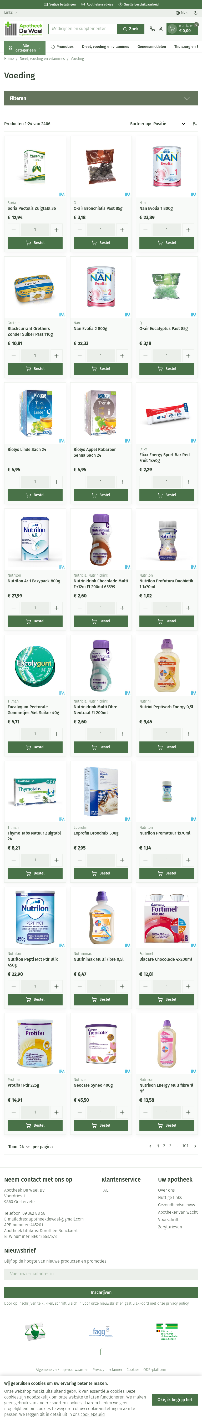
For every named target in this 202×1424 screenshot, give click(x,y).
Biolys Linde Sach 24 (27, 449)
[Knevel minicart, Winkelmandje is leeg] (172, 29)
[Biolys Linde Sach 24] (35, 413)
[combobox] (83, 29)
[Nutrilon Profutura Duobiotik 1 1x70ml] (167, 539)
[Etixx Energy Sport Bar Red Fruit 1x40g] (167, 413)
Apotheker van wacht (178, 1213)
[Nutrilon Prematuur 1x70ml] (167, 791)
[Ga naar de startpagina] (23, 29)
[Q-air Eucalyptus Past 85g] (167, 287)
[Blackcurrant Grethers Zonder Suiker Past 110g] (35, 287)
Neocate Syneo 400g (93, 1085)
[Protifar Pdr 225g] (35, 1044)
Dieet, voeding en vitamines (105, 46)
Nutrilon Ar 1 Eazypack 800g (34, 580)
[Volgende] (194, 1146)
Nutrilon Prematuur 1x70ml (164, 833)
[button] (101, 98)
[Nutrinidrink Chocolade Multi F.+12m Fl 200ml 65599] (101, 539)
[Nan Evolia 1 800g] (167, 166)
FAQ (105, 1190)
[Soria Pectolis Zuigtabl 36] (35, 166)
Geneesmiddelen (152, 46)
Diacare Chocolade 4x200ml (165, 959)
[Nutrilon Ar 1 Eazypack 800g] (35, 539)
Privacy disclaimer (107, 1370)
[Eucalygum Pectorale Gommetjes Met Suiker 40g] (35, 665)
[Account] (160, 29)
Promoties (65, 46)
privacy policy (177, 1304)
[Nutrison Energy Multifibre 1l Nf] (167, 1044)
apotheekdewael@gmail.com (56, 1219)
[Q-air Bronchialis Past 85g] (101, 166)
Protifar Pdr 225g (23, 1085)
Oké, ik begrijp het (175, 1399)
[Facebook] (101, 1352)
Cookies (133, 1370)
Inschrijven (101, 1292)
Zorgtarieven (170, 1227)
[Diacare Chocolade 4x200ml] (167, 917)
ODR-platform (154, 1370)
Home (9, 59)
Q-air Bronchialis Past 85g (98, 208)
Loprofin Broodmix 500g (96, 833)
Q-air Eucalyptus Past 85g (163, 328)
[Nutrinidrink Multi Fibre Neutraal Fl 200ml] (101, 665)
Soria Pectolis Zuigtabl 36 (32, 208)
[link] (151, 1146)
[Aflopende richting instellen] (194, 124)
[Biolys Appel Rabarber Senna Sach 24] (101, 413)
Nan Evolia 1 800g (156, 208)
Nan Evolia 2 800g (90, 328)
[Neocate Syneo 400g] (101, 1044)
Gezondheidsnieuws (176, 1205)
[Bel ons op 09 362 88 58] (152, 29)
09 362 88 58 (34, 1214)
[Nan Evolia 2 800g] (101, 287)
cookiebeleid (92, 1415)
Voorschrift (168, 1220)
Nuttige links (170, 1198)
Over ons (166, 1190)
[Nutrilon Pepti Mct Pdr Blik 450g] (35, 917)
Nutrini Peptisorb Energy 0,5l (166, 706)
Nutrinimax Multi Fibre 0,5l (99, 959)
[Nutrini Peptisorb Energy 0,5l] (167, 665)
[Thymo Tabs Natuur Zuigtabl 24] (35, 791)
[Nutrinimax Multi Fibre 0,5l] (101, 917)
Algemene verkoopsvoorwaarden (62, 1370)
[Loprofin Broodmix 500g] (101, 791)
